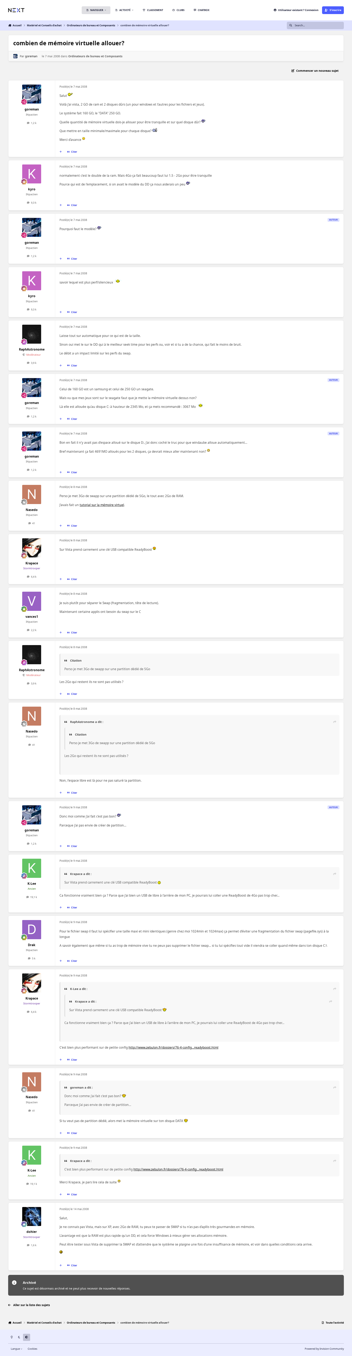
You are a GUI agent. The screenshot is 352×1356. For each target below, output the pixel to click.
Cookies (32, 1348)
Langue (16, 1348)
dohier (31, 1232)
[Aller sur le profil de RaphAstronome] (31, 334)
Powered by (324, 1348)
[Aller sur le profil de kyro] (31, 174)
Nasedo (32, 510)
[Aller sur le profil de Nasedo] (31, 494)
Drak (31, 945)
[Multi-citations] (61, 152)
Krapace (31, 563)
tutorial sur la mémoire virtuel (102, 505)
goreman (31, 56)
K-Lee (32, 884)
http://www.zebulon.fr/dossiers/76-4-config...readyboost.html (173, 1047)
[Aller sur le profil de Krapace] (31, 547)
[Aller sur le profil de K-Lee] (31, 868)
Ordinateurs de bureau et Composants (95, 56)
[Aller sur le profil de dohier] (31, 1216)
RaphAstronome (32, 349)
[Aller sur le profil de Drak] (31, 929)
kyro (31, 189)
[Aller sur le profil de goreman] (15, 56)
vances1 (31, 617)
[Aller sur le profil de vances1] (31, 601)
